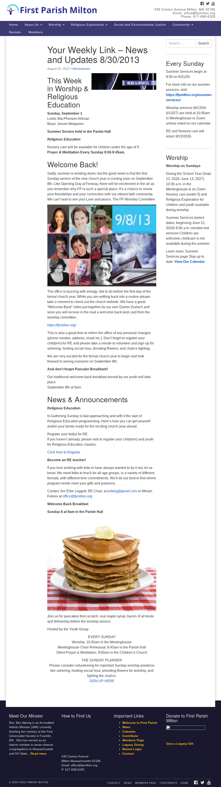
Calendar (129, 731)
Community (181, 24)
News (126, 727)
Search (203, 43)
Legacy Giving (133, 744)
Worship (55, 24)
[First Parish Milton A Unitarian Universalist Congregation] (67, 8)
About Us (32, 24)
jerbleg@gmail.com (122, 491)
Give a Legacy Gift (179, 743)
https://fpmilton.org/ (61, 325)
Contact (128, 753)
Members (35, 32)
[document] (110, 368)
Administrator (81, 68)
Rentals (15, 32)
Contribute (130, 736)
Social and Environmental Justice (140, 24)
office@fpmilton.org (77, 496)
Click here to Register (63, 452)
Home (13, 24)
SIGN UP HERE (101, 681)
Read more (38, 753)
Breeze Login (132, 749)
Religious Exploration (88, 24)
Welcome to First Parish (139, 722)
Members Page (133, 740)
